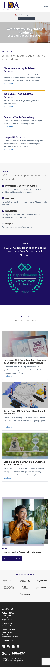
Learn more (23, 83)
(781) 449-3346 (8, 623)
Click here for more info (26, 19)
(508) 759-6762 (8, 625)
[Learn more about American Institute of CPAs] (6, 653)
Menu (46, 6)
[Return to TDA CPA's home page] (11, 6)
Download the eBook (13, 558)
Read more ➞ (25, 376)
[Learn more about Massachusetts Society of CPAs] (18, 653)
